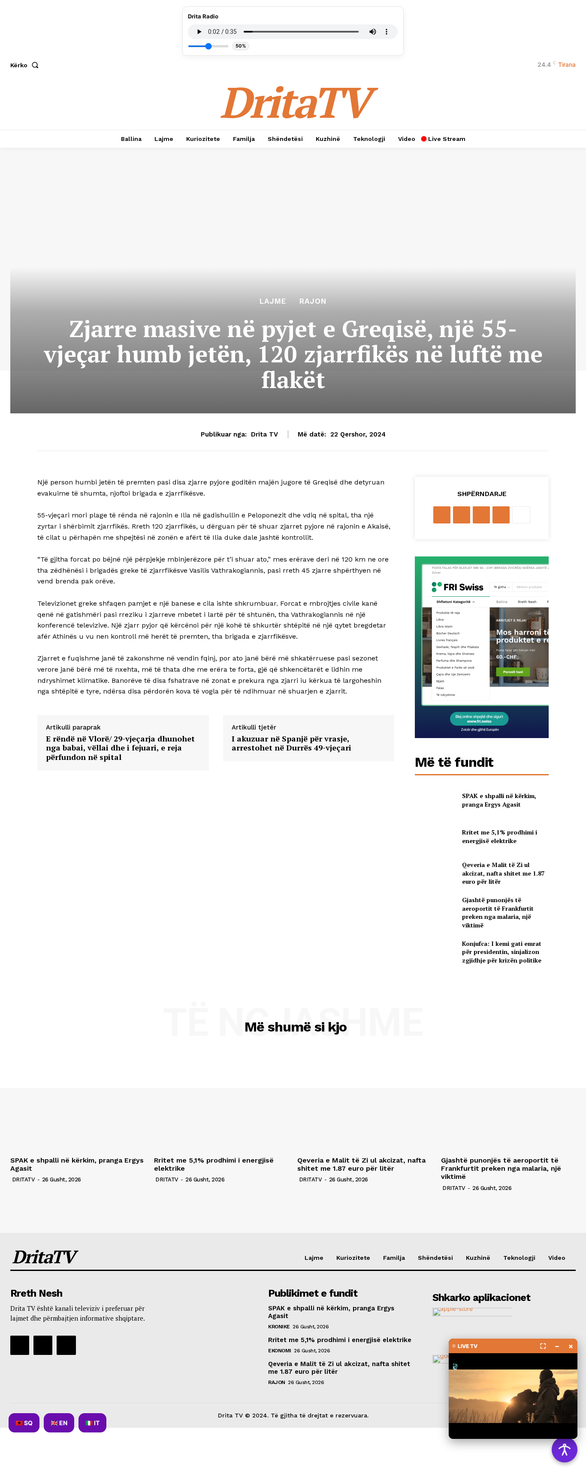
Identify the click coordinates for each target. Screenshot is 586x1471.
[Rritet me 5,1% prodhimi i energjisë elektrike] (435, 836)
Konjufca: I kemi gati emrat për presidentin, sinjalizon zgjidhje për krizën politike (501, 951)
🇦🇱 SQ (24, 1422)
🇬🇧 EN (59, 1422)
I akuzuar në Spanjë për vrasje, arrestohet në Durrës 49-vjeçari (291, 743)
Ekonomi (279, 1351)
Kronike (279, 1327)
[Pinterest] (481, 514)
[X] (461, 514)
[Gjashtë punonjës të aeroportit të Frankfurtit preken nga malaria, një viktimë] (435, 910)
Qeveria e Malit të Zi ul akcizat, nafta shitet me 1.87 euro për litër (503, 873)
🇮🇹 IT (92, 1422)
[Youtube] (66, 1345)
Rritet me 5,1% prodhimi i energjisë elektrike (499, 836)
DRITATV (23, 1179)
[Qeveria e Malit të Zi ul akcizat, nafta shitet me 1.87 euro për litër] (435, 873)
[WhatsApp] (501, 514)
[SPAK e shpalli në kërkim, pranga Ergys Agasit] (435, 800)
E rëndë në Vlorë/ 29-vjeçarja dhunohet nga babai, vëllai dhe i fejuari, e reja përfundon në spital (120, 748)
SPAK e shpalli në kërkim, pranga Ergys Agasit (499, 800)
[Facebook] (441, 514)
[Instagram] (42, 1345)
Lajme (273, 301)
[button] (26, 65)
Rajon (312, 301)
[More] (521, 514)
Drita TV (264, 434)
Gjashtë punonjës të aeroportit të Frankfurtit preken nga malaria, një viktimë (498, 912)
